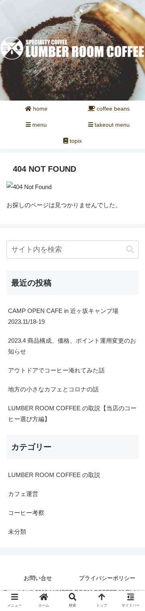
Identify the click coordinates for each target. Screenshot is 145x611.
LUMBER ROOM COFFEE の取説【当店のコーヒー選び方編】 (72, 413)
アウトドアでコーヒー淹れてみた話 (56, 370)
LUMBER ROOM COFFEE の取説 (54, 474)
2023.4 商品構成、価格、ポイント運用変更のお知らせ (72, 346)
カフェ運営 (23, 493)
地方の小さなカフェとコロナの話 (53, 389)
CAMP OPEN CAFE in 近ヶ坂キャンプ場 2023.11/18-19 (66, 316)
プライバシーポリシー (107, 578)
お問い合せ (38, 578)
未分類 (17, 531)
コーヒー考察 (26, 512)
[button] (130, 249)
